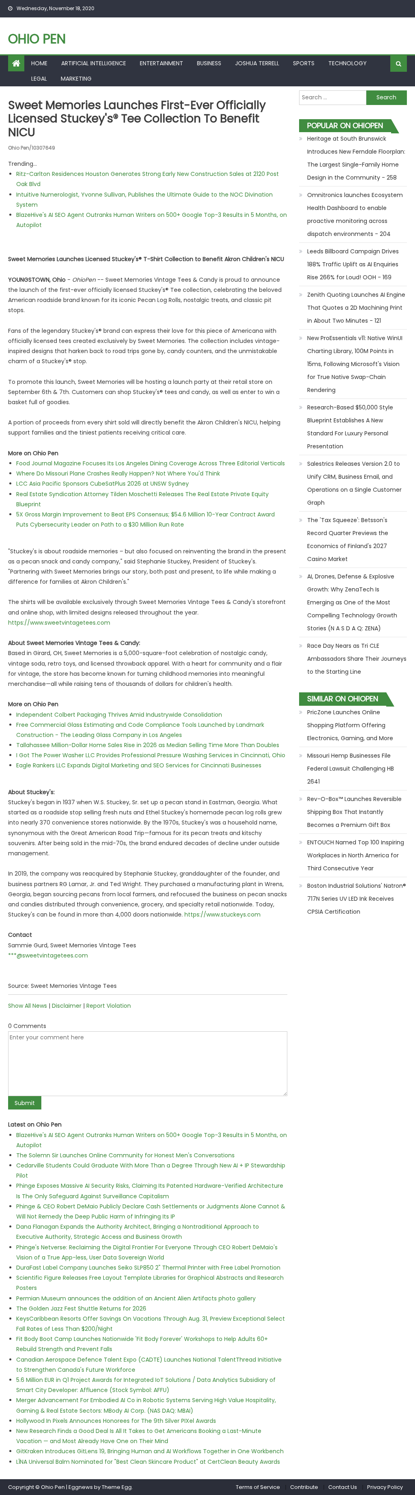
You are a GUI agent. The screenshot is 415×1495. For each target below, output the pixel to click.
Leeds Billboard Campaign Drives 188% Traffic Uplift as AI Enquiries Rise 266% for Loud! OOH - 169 (353, 264)
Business (209, 63)
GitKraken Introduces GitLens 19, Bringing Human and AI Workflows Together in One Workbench (150, 1451)
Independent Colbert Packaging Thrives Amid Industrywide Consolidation (119, 715)
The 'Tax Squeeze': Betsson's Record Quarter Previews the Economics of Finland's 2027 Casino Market (347, 539)
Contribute (304, 1487)
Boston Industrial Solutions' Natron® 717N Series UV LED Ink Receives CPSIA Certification (356, 899)
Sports (303, 63)
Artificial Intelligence (93, 63)
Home (39, 63)
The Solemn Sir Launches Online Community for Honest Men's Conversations (125, 1155)
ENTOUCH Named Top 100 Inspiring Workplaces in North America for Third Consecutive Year (355, 855)
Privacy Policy (385, 1487)
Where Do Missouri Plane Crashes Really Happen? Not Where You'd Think (118, 473)
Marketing (76, 79)
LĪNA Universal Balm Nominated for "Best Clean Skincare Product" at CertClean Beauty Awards (148, 1462)
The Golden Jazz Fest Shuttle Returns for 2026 (81, 1308)
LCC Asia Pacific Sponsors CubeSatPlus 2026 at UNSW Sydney (102, 484)
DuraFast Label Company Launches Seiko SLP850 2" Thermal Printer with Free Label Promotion (148, 1268)
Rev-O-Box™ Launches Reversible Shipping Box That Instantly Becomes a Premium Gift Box (354, 812)
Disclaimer (66, 1006)
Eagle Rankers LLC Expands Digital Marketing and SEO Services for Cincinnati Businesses (138, 765)
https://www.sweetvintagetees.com (59, 623)
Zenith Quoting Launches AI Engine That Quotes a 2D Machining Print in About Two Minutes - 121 (356, 308)
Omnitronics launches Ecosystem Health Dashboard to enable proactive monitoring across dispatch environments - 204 (355, 214)
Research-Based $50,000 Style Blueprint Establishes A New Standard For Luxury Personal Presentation (350, 426)
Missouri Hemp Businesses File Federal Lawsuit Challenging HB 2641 (350, 769)
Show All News (27, 1006)
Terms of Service (258, 1487)
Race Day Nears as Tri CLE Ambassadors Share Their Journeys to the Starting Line (356, 659)
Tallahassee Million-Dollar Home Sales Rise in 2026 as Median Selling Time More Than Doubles (147, 745)
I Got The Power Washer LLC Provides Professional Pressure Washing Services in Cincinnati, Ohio (150, 755)
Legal (39, 79)
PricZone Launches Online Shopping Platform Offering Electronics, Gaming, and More (350, 725)
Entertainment (161, 63)
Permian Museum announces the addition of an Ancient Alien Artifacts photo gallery (136, 1298)
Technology (347, 63)
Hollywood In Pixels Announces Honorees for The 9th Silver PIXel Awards (116, 1421)
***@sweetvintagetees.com (48, 955)
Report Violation (108, 1006)
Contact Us (342, 1487)
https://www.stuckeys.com (222, 914)
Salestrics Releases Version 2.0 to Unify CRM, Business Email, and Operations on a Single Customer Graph (354, 483)
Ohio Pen (37, 39)
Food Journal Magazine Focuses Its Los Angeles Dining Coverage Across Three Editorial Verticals (150, 463)
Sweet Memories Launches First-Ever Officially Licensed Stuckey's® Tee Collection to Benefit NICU (137, 118)
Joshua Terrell (257, 63)
